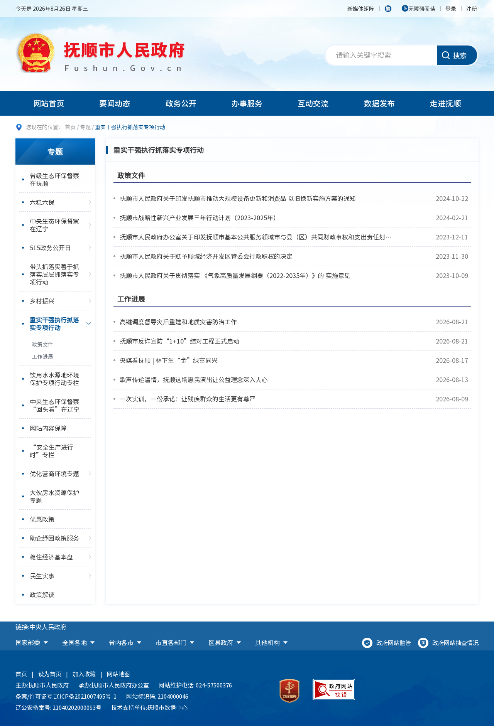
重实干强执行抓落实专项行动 (54, 323)
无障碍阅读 (421, 8)
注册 (471, 8)
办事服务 (247, 103)
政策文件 (42, 344)
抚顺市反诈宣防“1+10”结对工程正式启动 (179, 340)
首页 (70, 127)
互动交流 (313, 103)
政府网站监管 (393, 642)
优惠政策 (42, 519)
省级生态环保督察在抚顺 (54, 179)
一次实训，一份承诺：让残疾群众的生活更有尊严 (187, 398)
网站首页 (48, 103)
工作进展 (42, 356)
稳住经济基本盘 (51, 557)
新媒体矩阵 (360, 8)
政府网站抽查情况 (455, 642)
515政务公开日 (50, 247)
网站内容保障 (48, 428)
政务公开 (181, 103)
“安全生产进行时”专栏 (51, 450)
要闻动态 (114, 103)
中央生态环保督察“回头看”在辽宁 (55, 405)
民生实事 (42, 575)
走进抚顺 (445, 103)
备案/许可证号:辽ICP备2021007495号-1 (66, 696)
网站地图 (118, 674)
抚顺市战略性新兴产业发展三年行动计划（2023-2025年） (199, 217)
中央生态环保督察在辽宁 (54, 224)
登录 (450, 8)
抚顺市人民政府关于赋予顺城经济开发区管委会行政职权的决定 (206, 256)
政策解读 (42, 594)
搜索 (460, 55)
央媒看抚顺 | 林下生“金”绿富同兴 (169, 360)
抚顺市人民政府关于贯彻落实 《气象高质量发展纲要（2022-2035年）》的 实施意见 (235, 275)
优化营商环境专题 (54, 473)
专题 (85, 127)
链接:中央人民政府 (40, 626)
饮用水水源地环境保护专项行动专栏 (54, 378)
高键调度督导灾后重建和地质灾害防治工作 (178, 321)
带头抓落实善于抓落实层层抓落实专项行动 (54, 274)
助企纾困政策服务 (54, 538)
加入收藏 (84, 674)
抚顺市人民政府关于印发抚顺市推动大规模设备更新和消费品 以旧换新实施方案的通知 (238, 198)
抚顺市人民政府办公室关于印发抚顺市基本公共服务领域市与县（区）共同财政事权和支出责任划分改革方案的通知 (256, 236)
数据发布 (379, 103)
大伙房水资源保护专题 (54, 496)
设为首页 (49, 674)
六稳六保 (42, 202)
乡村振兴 (42, 301)
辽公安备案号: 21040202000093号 (58, 707)
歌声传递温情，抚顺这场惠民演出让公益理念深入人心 (194, 379)
